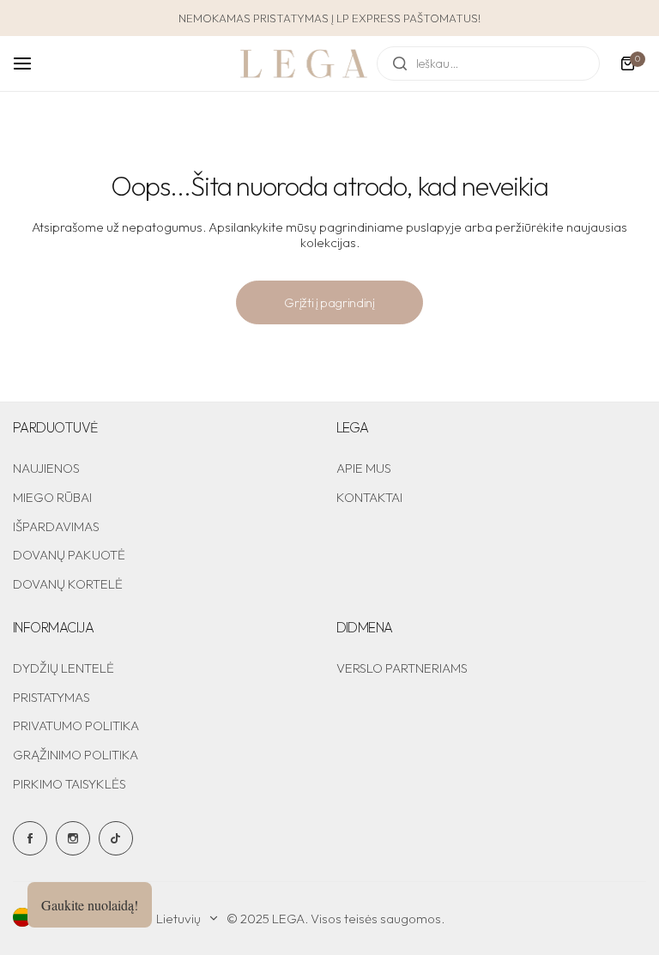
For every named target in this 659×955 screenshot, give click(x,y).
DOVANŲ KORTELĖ (68, 584)
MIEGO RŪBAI (52, 497)
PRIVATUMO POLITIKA (76, 725)
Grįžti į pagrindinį (329, 302)
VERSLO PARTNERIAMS (402, 668)
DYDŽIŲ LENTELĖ (63, 668)
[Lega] (303, 64)
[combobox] (488, 63)
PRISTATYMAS (51, 697)
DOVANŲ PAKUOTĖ (69, 555)
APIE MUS (363, 468)
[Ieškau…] (400, 63)
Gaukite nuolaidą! (89, 905)
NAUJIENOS (46, 468)
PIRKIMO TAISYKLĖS (69, 784)
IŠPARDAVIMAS (56, 526)
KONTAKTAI (369, 497)
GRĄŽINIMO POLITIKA (75, 754)
